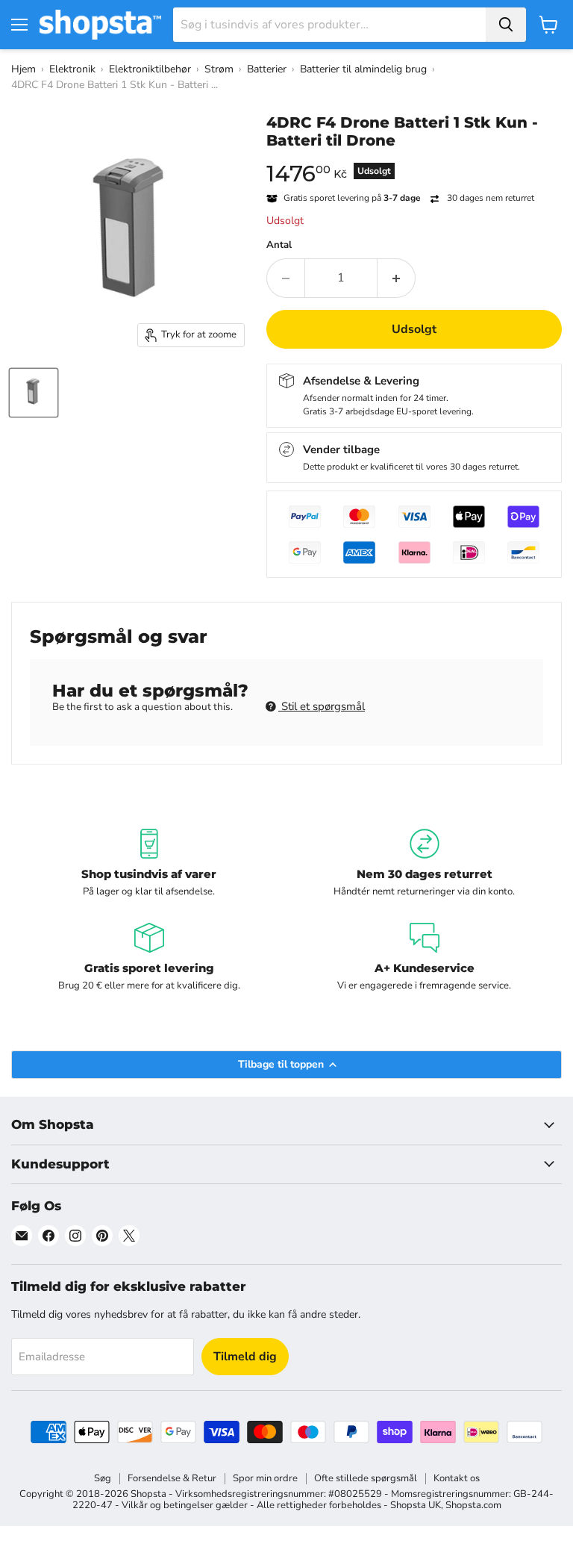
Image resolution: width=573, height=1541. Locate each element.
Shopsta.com (473, 1505)
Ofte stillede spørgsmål (365, 1478)
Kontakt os (456, 1478)
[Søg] (506, 24)
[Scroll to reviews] (414, 159)
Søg (102, 1478)
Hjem (23, 69)
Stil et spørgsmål (321, 706)
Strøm (219, 69)
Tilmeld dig (245, 1356)
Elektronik (72, 69)
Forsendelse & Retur (172, 1478)
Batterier (266, 69)
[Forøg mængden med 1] (397, 277)
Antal (279, 245)
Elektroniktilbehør (150, 69)
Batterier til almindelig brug (363, 69)
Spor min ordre (265, 1478)
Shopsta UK (415, 1505)
